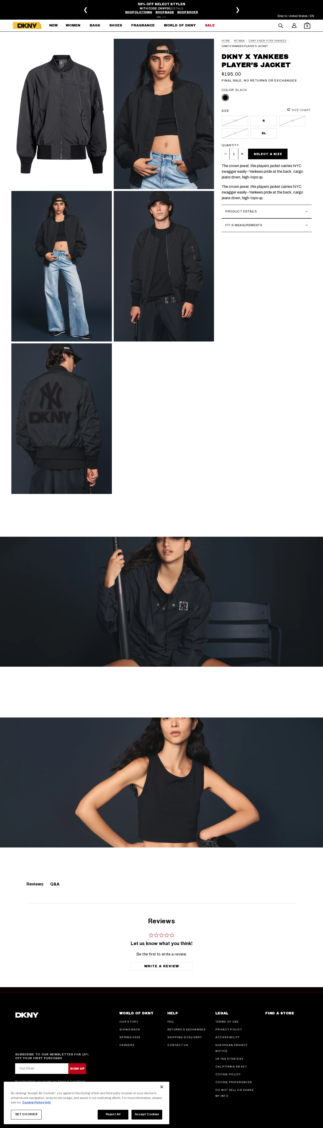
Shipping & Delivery (184, 1037)
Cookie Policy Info (36, 1102)
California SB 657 (231, 1066)
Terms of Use (227, 1021)
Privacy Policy (228, 1029)
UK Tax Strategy (229, 1058)
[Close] (162, 1087)
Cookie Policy (228, 1074)
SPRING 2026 (129, 1037)
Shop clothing (138, 12)
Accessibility (227, 1037)
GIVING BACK (129, 1029)
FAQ (170, 1021)
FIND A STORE (279, 1013)
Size (225, 110)
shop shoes (187, 12)
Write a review (161, 966)
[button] (307, 26)
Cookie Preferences (233, 1082)
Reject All (113, 1114)
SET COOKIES (26, 1114)
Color (228, 90)
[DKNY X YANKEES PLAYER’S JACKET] (61, 114)
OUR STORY (128, 1021)
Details (177, 8)
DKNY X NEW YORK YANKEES (267, 40)
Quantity (230, 145)
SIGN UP (77, 1068)
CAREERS (127, 1045)
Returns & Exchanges (186, 1029)
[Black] (225, 97)
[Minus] (225, 154)
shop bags (164, 12)
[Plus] (242, 154)
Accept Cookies (147, 1114)
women (239, 40)
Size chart (301, 110)
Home (226, 40)
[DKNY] (27, 25)
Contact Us (177, 1045)
